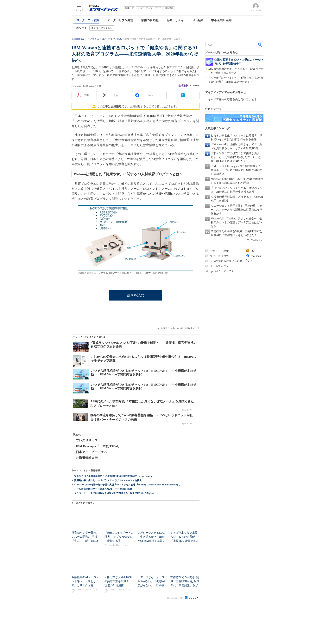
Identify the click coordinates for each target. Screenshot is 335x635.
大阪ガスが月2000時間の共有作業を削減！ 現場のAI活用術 (118, 581)
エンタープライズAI (101, 28)
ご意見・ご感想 (219, 250)
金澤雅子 (183, 85)
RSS (252, 250)
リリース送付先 (219, 256)
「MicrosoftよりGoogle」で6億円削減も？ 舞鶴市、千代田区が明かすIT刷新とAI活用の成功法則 (237, 170)
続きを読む (135, 295)
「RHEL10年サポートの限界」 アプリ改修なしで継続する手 (118, 536)
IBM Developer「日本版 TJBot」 (98, 446)
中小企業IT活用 (221, 20)
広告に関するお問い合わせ (226, 261)
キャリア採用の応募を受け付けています (232, 99)
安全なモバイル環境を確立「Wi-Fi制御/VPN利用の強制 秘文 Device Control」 (114, 476)
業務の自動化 (150, 20)
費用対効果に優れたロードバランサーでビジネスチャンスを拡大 (108, 480)
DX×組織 (197, 20)
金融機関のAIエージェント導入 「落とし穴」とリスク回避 (85, 581)
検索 (260, 44)
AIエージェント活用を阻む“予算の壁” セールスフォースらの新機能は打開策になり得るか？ (236, 209)
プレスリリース (87, 440)
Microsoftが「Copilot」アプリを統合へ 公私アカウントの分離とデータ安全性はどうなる (236, 222)
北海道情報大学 (87, 457)
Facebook (255, 256)
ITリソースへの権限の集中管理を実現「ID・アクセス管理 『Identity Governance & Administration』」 (127, 484)
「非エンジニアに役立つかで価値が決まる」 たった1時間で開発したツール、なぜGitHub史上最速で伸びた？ (236, 157)
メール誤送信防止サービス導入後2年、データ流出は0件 (103, 489)
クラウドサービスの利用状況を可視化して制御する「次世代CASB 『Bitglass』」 (116, 493)
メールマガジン (219, 266)
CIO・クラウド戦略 (86, 20)
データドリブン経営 (120, 20)
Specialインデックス (222, 271)
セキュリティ (175, 20)
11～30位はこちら (254, 240)
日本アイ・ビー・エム (91, 452)
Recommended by (175, 598)
